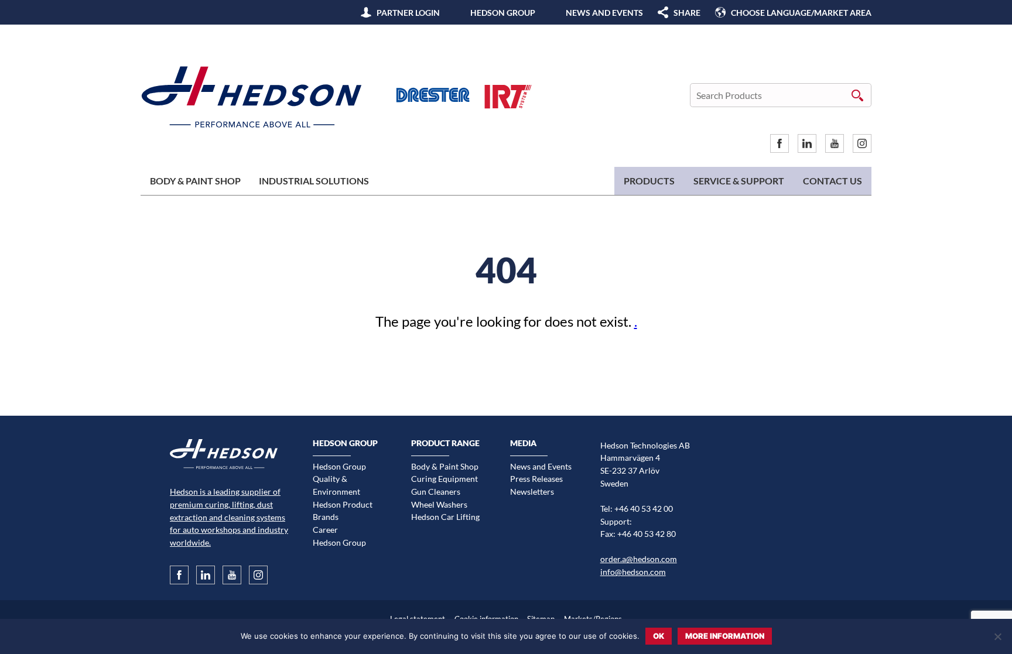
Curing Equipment (444, 479)
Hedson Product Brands (342, 510)
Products (649, 180)
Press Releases (536, 479)
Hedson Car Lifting (445, 517)
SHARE (686, 13)
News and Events (604, 13)
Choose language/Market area (801, 13)
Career (325, 530)
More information (724, 636)
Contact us (832, 180)
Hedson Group (502, 13)
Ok (658, 636)
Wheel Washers (439, 504)
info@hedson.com (633, 572)
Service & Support (738, 180)
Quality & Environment (336, 485)
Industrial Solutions (314, 180)
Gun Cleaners (435, 492)
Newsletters (532, 492)
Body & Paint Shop (195, 180)
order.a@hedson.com (638, 559)
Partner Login (408, 13)
